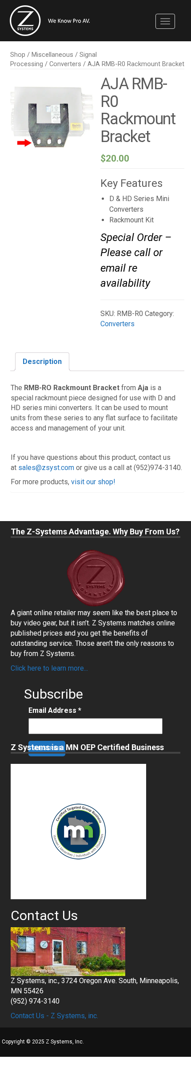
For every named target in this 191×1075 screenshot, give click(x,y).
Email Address (54, 710)
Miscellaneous (52, 55)
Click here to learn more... (49, 668)
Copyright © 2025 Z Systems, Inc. (43, 1042)
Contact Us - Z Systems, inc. (54, 1016)
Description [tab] (42, 361)
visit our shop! (93, 482)
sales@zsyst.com (46, 467)
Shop (17, 55)
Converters (65, 64)
